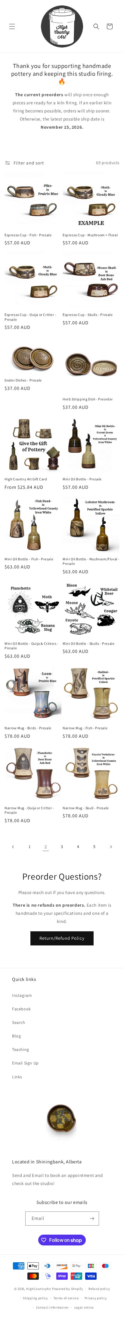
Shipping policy (35, 1298)
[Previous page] (13, 846)
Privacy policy (96, 1298)
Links (17, 1077)
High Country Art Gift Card (26, 479)
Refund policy (99, 1289)
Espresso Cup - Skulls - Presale (88, 314)
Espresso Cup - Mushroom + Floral (90, 235)
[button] (12, 26)
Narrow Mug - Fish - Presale (85, 728)
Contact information (52, 1307)
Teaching (20, 1049)
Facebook (21, 1009)
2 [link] (46, 847)
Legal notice (84, 1307)
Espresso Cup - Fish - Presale (28, 235)
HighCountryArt (38, 1289)
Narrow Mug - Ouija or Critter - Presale (29, 810)
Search (18, 1022)
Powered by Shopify (67, 1289)
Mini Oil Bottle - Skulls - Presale (88, 643)
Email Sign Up (25, 1063)
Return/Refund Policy (62, 938)
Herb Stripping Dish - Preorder (88, 399)
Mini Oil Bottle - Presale (82, 479)
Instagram (22, 995)
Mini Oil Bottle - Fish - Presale (29, 559)
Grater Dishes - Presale (23, 380)
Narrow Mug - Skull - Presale (86, 808)
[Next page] (110, 846)
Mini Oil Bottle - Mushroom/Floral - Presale (91, 561)
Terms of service (66, 1298)
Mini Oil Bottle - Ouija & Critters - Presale (32, 646)
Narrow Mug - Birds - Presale (28, 728)
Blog (16, 1036)
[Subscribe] (92, 1218)
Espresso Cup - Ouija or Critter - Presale (30, 317)
